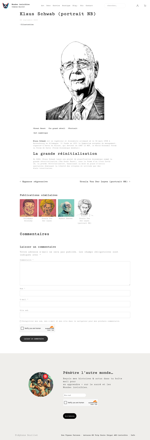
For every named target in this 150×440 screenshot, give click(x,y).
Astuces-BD (88, 435)
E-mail (24, 299)
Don (62, 435)
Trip (97, 435)
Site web (24, 310)
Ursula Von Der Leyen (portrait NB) (104, 181)
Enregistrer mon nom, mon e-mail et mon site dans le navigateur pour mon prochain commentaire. (71, 321)
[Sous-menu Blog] (77, 5)
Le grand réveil (57, 128)
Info (133, 435)
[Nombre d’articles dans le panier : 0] (145, 5)
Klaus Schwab (39, 141)
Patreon (76, 435)
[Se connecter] (137, 5)
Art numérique (41, 133)
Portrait (73, 128)
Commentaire (27, 260)
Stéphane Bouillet (18, 7)
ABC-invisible (121, 435)
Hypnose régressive (35, 181)
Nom (22, 289)
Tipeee (68, 435)
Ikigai (110, 435)
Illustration (27, 24)
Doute (102, 435)
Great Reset (40, 128)
